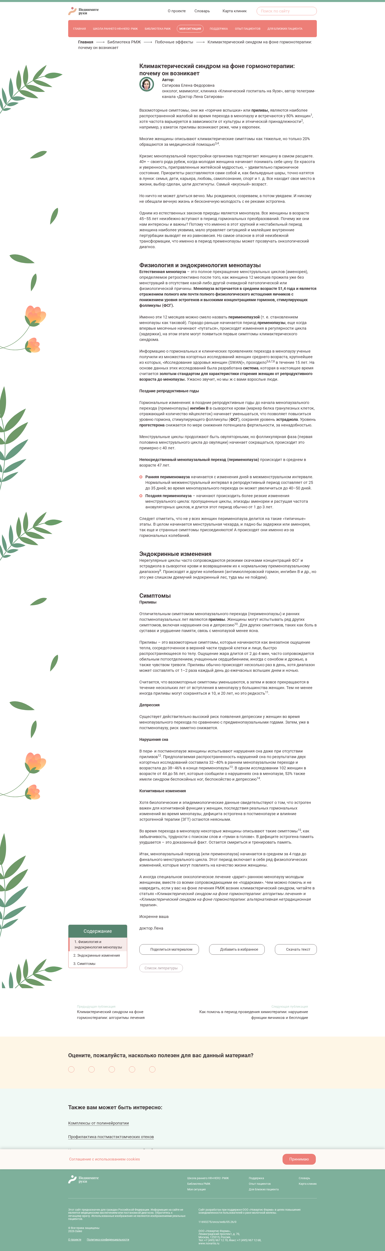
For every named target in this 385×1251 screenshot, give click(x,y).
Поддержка (256, 1178)
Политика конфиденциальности (108, 1239)
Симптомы (86, 963)
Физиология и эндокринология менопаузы (98, 944)
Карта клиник (308, 1183)
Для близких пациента (264, 1189)
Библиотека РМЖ (124, 42)
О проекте (74, 1239)
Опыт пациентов (260, 1183)
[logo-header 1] (83, 11)
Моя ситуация (196, 1189)
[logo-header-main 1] (117, 1179)
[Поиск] (312, 11)
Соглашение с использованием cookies (104, 1159)
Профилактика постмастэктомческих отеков (111, 1136)
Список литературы (161, 968)
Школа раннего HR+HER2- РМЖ (208, 1178)
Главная (85, 42)
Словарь (304, 1178)
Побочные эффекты (174, 42)
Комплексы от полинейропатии (98, 1123)
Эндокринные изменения (99, 955)
